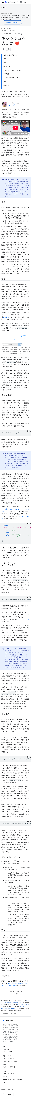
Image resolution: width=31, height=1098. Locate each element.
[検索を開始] (18, 2)
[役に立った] (19, 34)
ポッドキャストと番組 (9, 1067)
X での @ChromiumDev (9, 1074)
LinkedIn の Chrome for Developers (12, 1079)
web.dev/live (6, 317)
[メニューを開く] (2, 2)
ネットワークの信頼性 (9, 30)
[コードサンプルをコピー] (30, 431)
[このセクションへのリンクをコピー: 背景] (7, 279)
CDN (22, 403)
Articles (4, 7)
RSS (4, 1082)
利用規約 (3, 1090)
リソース (15, 28)
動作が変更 (9, 661)
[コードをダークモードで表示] (28, 431)
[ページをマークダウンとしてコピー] (9, 49)
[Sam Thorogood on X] (10, 106)
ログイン (26, 2)
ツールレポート (24, 619)
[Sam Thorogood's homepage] (14, 106)
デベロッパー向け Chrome (10, 1059)
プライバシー (11, 1090)
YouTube (5, 1076)
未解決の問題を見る (8, 1052)
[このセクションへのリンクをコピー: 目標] (7, 202)
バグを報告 (6, 1049)
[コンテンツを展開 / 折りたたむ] (16, 56)
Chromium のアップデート (10, 1061)
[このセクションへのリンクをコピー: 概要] (7, 930)
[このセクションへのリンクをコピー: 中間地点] (11, 714)
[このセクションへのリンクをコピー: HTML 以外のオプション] (21, 857)
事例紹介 (5, 1064)
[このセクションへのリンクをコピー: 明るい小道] (13, 395)
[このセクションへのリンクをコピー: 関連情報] (11, 976)
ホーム (3, 28)
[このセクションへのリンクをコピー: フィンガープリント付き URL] (15, 565)
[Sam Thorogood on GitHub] (12, 106)
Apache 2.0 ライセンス (23, 1005)
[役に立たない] (21, 34)
